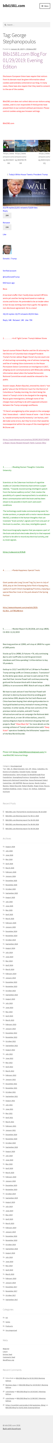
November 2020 (11, 1139)
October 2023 (11, 991)
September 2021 (12, 1096)
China (34, 769)
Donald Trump (24, 772)
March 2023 (10, 1020)
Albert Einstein (19, 769)
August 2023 (10, 999)
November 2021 (11, 1088)
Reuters (6, 786)
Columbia (41, 769)
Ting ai (25, 789)
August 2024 (10, 948)
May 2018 (9, 1266)
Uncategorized (16, 766)
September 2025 (12, 893)
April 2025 (9, 914)
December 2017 (11, 1287)
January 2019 (11, 1232)
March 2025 (10, 918)
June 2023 (9, 1007)
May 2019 (9, 1215)
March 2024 (10, 969)
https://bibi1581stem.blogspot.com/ (28, 752)
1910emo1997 (31, 49)
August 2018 (10, 1253)
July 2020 (9, 1156)
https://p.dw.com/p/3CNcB (14, 552)
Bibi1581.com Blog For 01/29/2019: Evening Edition (25, 60)
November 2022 (11, 1037)
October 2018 (11, 1244)
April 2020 (9, 1168)
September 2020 (12, 1147)
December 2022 (11, 1033)
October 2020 (11, 1143)
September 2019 (12, 1198)
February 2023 (11, 1024)
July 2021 (9, 1105)
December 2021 (11, 1084)
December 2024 (11, 931)
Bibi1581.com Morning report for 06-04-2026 (22, 828)
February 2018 (11, 1278)
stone (19, 789)
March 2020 (10, 1172)
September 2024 (12, 944)
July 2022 (9, 1054)
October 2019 (11, 1194)
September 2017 (12, 1299)
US (30, 789)
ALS (26, 769)
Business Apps (11, 1385)
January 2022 (11, 1079)
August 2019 (10, 1202)
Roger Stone (38, 786)
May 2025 (9, 910)
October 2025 (11, 889)
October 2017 (11, 1295)
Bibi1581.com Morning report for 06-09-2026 (22, 820)
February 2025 (11, 923)
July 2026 (9, 851)
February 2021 (11, 1126)
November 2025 (11, 885)
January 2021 (11, 1130)
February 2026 (11, 872)
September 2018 (12, 1249)
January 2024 (11, 978)
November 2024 (11, 935)
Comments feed (9, 1357)
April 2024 (9, 965)
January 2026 (11, 876)
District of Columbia (11, 772)
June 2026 (9, 855)
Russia (46, 786)
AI (11, 769)
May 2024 (9, 961)
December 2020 (11, 1134)
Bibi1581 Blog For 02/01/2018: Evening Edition (23, 1407)
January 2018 (11, 1283)
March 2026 (10, 868)
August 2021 (10, 1101)
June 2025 (9, 906)
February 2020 (11, 1177)
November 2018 (11, 1240)
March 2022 (10, 1071)
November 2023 (11, 986)
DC (46, 769)
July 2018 (9, 1257)
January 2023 (11, 1029)
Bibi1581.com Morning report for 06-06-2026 (22, 824)
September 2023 (12, 995)
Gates (8, 1322)
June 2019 (9, 1211)
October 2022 (11, 1041)
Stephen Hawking (9, 789)
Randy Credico (40, 783)
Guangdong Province (21, 777)
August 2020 (10, 1151)
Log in (5, 1351)
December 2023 (11, 982)
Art (7, 1317)
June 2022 (9, 1058)
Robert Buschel (15, 786)
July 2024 (9, 952)
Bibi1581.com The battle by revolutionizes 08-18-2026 (26, 812)
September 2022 (12, 1045)
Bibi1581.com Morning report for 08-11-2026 (22, 816)
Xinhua (34, 789)
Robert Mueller (27, 786)
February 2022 (11, 1075)
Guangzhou (34, 777)
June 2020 (9, 1160)
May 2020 (9, 1164)
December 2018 (11, 1236)
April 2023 (9, 1016)
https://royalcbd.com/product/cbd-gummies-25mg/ (26, 1405)
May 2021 (9, 1113)
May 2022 (9, 1062)
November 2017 (11, 1291)
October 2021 (11, 1092)
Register (6, 1349)
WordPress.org (8, 1360)
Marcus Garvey (28, 783)
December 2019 (11, 1185)
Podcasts (9, 1326)
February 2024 (11, 974)
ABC (8, 769)
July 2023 (9, 1003)
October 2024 (11, 940)
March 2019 (10, 1223)
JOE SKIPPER (17, 783)
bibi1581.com (14, 5)
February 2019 (11, 1228)
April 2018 (9, 1270)
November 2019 (11, 1189)
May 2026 (9, 859)
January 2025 (11, 927)
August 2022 (10, 1050)
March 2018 (10, 1274)
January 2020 (11, 1181)
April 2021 (9, 1117)
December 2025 (11, 880)
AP (30, 769)
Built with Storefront (12, 1428)
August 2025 (10, 897)
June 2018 (9, 1261)
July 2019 (9, 1206)
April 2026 (9, 864)
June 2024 (9, 957)
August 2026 (10, 847)
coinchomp (10, 1391)
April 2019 (9, 1219)
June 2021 (9, 1109)
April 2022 (9, 1067)
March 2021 (10, 1122)
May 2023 (9, 1012)
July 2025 (9, 902)
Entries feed (7, 1354)
